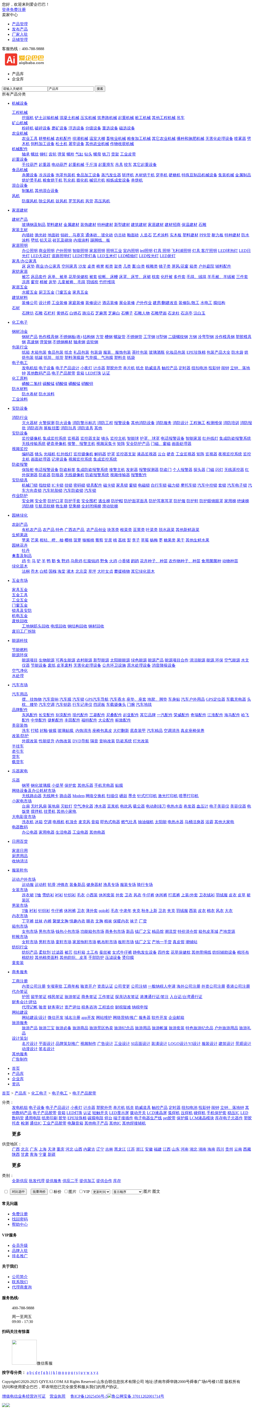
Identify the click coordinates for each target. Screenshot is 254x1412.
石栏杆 (50, 313)
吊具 (119, 164)
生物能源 (47, 660)
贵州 (229, 1149)
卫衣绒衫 (207, 895)
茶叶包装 (140, 352)
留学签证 (39, 997)
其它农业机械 (164, 138)
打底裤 (174, 895)
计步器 (99, 368)
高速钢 (33, 342)
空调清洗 (172, 730)
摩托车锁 (188, 485)
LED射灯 (168, 256)
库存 (117, 1181)
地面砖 (54, 235)
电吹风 (126, 806)
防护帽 (117, 501)
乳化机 (69, 180)
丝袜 (39, 921)
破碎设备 (43, 128)
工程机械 (20, 112)
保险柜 (28, 470)
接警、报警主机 (81, 443)
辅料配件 (223, 266)
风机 (16, 196)
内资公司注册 (34, 986)
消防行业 (20, 417)
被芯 (26, 277)
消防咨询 (35, 428)
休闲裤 (161, 895)
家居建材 (20, 210)
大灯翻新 (121, 730)
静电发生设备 (145, 952)
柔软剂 (45, 952)
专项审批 (55, 986)
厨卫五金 (47, 292)
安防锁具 (20, 480)
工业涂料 (20, 399)
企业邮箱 (176, 1017)
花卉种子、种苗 (154, 561)
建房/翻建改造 (165, 303)
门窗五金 (63, 292)
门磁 (210, 470)
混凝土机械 (69, 118)
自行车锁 (159, 485)
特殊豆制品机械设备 (199, 175)
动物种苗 (230, 561)
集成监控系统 (54, 438)
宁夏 (43, 1154)
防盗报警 (20, 464)
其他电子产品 (96, 1123)
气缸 (79, 154)
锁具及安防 (22, 610)
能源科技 (20, 640)
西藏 (247, 1149)
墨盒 (132, 796)
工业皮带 (128, 154)
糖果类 (170, 540)
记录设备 (59, 459)
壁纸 (35, 240)
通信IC (36, 1123)
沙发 (82, 266)
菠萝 (77, 540)
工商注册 (20, 981)
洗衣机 (28, 822)
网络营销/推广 (125, 1017)
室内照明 (131, 251)
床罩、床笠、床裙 (135, 277)
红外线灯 (210, 438)
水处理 (18, 676)
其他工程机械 (164, 118)
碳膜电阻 (95, 1118)
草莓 (145, 540)
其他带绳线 (201, 952)
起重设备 (20, 159)
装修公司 (30, 303)
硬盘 (171, 454)
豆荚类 (139, 530)
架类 (118, 266)
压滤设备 (113, 957)
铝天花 (46, 240)
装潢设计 (159, 1043)
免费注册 (18, 9)
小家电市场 (22, 801)
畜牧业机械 (116, 138)
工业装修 (59, 303)
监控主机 (118, 438)
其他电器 (97, 832)
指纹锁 (45, 485)
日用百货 (20, 841)
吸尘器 (139, 806)
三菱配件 (97, 715)
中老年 (125, 911)
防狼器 (58, 475)
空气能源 (232, 660)
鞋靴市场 (20, 937)
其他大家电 (224, 822)
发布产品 (20, 29)
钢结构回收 (77, 626)
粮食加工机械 (139, 138)
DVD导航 (80, 741)
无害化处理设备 (219, 138)
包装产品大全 (218, 352)
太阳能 (161, 822)
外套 (120, 895)
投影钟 (214, 368)
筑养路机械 (107, 118)
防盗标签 (67, 470)
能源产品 (156, 660)
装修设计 (93, 303)
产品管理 (20, 24)
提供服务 (54, 1181)
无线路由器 (32, 796)
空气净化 (20, 670)
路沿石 (88, 313)
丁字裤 (28, 921)
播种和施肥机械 (190, 138)
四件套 (164, 952)
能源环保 (20, 655)
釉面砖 (133, 235)
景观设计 (243, 1043)
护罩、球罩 (150, 438)
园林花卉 (20, 545)
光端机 (50, 454)
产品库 (21, 1093)
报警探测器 (149, 470)
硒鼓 (123, 796)
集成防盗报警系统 (235, 438)
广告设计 (105, 1043)
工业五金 (20, 600)
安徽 (149, 1149)
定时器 (184, 368)
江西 (167, 1149)
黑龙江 (120, 1149)
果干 (181, 540)
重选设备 (110, 128)
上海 (43, 1149)
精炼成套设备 (118, 180)
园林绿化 (20, 515)
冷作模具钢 (225, 337)
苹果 (26, 540)
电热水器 (176, 822)
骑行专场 (145, 884)
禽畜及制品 (22, 556)
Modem (78, 796)
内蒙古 (89, 1149)
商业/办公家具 (48, 266)
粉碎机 (28, 128)
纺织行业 (20, 947)
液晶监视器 (147, 454)
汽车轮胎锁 (53, 490)
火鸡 (113, 561)
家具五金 (80, 292)
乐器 (16, 780)
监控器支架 (90, 438)
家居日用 (20, 850)
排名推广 (20, 1256)
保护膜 (183, 1118)
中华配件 (39, 720)
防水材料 (20, 389)
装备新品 (77, 884)
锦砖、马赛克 (72, 235)
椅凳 (100, 266)
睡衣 (90, 921)
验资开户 (88, 986)
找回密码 (20, 1219)
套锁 (222, 485)
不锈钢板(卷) (71, 337)
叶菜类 (152, 530)
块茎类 (113, 530)
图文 (156, 1191)
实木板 (176, 235)
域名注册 (72, 1017)
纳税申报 (140, 1007)
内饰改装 (63, 741)
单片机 (129, 368)
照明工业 (114, 251)
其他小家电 (66, 811)
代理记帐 (30, 1007)
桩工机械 (143, 118)
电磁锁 (144, 485)
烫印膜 (128, 957)
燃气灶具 (129, 822)
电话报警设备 (173, 438)
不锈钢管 (134, 337)
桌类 (91, 266)
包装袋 (96, 352)
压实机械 (88, 118)
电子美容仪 (219, 806)
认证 (106, 373)
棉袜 (108, 921)
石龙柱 (174, 313)
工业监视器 (185, 454)
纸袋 (131, 357)
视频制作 (88, 1043)
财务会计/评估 (24, 1002)
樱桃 (68, 540)
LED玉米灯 (107, 256)
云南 (238, 1149)
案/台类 (138, 266)
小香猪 (124, 561)
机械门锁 (30, 485)
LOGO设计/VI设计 (184, 1043)
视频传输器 (120, 475)
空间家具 (69, 266)
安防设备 (20, 408)
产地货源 (227, 931)
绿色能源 (139, 660)
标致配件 (123, 720)
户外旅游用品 (226, 1028)
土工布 (92, 952)
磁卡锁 (109, 485)
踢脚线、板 (100, 240)
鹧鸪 (135, 561)
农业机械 (20, 133)
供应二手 (70, 1181)
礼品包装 (81, 352)
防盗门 (166, 470)
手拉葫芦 (30, 164)
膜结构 (219, 303)
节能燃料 (20, 650)
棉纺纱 (28, 957)
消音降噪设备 (164, 665)
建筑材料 (20, 297)
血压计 (202, 806)
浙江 (140, 1149)
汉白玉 (199, 313)
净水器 (100, 806)
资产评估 (72, 1007)
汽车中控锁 (207, 485)
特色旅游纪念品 (199, 1028)
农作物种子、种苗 (184, 561)
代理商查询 (22, 1287)
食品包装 (56, 352)
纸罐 (39, 357)
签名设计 (47, 1049)
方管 (100, 337)
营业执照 (57, 1396)
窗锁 (133, 485)
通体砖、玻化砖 (99, 235)
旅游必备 (63, 1028)
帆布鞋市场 (107, 942)
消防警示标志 (84, 423)
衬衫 (59, 895)
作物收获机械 (122, 144)
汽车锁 (90, 490)
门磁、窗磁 (161, 443)
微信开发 (56, 1017)
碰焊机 (200, 1113)
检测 (25, 1123)
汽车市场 (20, 685)
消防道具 (85, 428)
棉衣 (211, 911)
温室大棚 (97, 138)
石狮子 (127, 313)
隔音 (94, 741)
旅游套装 (177, 1028)
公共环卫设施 (114, 665)
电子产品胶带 (63, 373)
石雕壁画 (159, 313)
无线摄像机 (74, 475)
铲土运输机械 (47, 118)
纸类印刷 (50, 1118)
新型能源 (101, 660)
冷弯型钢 (206, 337)
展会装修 (127, 303)
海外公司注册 (188, 986)
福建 (158, 1149)
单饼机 (137, 180)
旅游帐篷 (160, 1028)
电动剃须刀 (156, 806)
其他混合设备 (47, 190)
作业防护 (20, 496)
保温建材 (189, 224)
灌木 (70, 571)
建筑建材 (139, 224)
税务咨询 (89, 1007)
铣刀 (106, 154)
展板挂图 (52, 428)
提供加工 (87, 1181)
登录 (6, 9)
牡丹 (26, 550)
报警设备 (122, 423)
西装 (193, 911)
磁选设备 (127, 128)
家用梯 (230, 501)
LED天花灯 (41, 256)
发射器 (132, 470)
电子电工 (20, 363)
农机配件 (63, 138)
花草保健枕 (78, 277)
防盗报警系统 (97, 475)
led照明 (146, 251)
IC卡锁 (58, 485)
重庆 (60, 1149)
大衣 (229, 911)
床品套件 (39, 277)
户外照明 (63, 251)
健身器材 (94, 884)
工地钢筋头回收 (36, 626)
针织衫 (70, 895)
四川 (220, 1149)
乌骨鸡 (76, 561)
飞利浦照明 (181, 251)
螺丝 (35, 154)
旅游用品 (143, 1028)
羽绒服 (222, 895)
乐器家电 (20, 771)
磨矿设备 (59, 128)
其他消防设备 (143, 423)
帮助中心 (20, 1224)
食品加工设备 (88, 175)
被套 (93, 277)
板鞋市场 (126, 942)
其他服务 (20, 1054)
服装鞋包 (20, 870)
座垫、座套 (136, 699)
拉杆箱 (79, 952)
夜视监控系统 (230, 454)
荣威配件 (182, 715)
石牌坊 (28, 313)
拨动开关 (138, 1113)
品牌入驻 (20, 1251)
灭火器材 (30, 423)
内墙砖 (28, 235)
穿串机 (162, 175)
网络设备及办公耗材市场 (34, 790)
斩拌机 (128, 175)
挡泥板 (99, 704)
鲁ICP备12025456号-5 (89, 1396)
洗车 (26, 730)
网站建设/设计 (34, 1017)
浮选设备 (76, 128)
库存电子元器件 (229, 1118)
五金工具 (20, 595)
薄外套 (92, 911)
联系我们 (20, 1282)
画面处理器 (181, 443)
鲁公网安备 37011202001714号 (138, 1396)
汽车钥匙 (63, 704)
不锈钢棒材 (62, 342)
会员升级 (20, 1245)
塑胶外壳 (114, 368)
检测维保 (214, 423)
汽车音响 (51, 699)
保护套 (70, 785)
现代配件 (80, 715)
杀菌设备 (30, 175)
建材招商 (173, 224)
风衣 (137, 895)
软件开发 (159, 1017)
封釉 (44, 730)
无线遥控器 (234, 470)
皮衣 (233, 895)
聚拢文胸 (60, 921)
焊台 (108, 1118)
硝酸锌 (87, 383)
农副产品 (20, 524)
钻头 (88, 154)
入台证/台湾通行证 (186, 997)
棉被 (44, 282)
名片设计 (30, 1043)
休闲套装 (107, 895)
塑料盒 (120, 357)
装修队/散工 (189, 303)
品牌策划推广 (67, 1043)
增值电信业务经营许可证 (24, 1396)
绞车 (128, 164)
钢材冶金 (20, 331)
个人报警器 (182, 470)
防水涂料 (47, 394)
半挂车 (18, 746)
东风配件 (30, 715)
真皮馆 (179, 942)
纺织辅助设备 (224, 952)
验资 (43, 1007)
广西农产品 (74, 530)
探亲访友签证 (127, 997)
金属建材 (71, 224)
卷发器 (189, 806)
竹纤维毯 (107, 282)
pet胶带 (169, 1118)
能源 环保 (214, 660)
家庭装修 (76, 303)
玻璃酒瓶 (157, 352)
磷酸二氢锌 (32, 383)
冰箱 (39, 822)
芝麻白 (114, 313)
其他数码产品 (39, 373)
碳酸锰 (49, 383)
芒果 (35, 540)
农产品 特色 (53, 530)
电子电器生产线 (148, 1118)
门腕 (131, 704)
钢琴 (26, 785)
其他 (98, 428)
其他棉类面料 (47, 957)
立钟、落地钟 (232, 1107)
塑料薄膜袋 (74, 357)
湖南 (202, 1149)
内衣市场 (20, 916)
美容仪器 (238, 806)
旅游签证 (72, 997)
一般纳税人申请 (162, 986)
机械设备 (20, 103)
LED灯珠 (93, 373)
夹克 (136, 911)
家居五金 (20, 287)
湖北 (193, 1149)
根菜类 (126, 530)
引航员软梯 (45, 506)
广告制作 (20, 1059)
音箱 (80, 373)
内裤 (48, 921)
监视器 (73, 438)
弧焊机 (174, 1113)
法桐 (26, 571)
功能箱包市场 (92, 931)
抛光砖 (41, 235)
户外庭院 (206, 266)
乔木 (35, 571)
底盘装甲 (138, 730)
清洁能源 (197, 660)
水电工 (206, 303)
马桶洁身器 (194, 822)
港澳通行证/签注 (154, 997)
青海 (34, 1154)
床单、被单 (57, 277)
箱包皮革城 (208, 931)
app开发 (88, 1017)
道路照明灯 (61, 256)
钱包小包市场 (67, 931)
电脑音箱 (75, 1123)
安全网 (28, 501)
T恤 (38, 895)
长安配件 (47, 715)
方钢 (193, 337)
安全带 (41, 501)
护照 (26, 997)
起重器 (45, 164)
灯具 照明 (162, 251)
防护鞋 (192, 501)
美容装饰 (20, 725)
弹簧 (61, 154)
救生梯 (61, 506)
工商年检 (71, 986)
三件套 (242, 277)
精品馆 (158, 931)
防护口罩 (56, 501)
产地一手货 (162, 942)
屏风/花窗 (180, 266)
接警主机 (117, 470)
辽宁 (100, 1149)
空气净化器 (83, 806)
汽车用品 (20, 694)
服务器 (145, 1017)
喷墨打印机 (189, 796)
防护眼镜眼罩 (211, 501)
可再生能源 (65, 660)
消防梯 (28, 506)
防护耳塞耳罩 (161, 501)
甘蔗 (108, 540)
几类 (127, 266)
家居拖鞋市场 (84, 942)
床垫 (31, 266)
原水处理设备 (139, 665)
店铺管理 (20, 39)
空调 (48, 822)
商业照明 (47, 251)
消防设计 (181, 423)
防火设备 (63, 423)
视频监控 (20, 449)
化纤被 (167, 277)
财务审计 (56, 1007)
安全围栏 (89, 501)
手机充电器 (104, 785)
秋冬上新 (149, 911)
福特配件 (89, 720)
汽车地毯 (144, 704)
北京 (25, 1149)
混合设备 (20, 185)
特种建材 (105, 224)
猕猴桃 (88, 540)
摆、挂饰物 (32, 699)
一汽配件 (165, 715)
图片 (147, 1191)
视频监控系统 (80, 459)
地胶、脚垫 (157, 699)
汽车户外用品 (193, 699)
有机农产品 (32, 530)
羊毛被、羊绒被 (221, 277)
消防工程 (105, 423)
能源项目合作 (177, 660)
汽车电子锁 (237, 485)
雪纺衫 (48, 895)
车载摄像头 (116, 704)
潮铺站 (191, 942)
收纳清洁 (20, 861)
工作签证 (106, 997)
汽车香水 (118, 699)
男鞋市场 (47, 942)
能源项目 (30, 660)
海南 (211, 1149)
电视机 (58, 822)
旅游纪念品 (124, 1028)
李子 (136, 540)
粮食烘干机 (53, 180)
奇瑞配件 (198, 715)
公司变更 (122, 986)
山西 (78, 1149)
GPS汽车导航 (97, 699)
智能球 (133, 438)
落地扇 (54, 806)
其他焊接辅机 (134, 1123)
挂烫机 (50, 811)
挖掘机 (28, 118)
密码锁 (79, 485)
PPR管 (205, 235)
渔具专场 (111, 884)
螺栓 (70, 154)
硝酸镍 (61, 383)
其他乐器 (85, 785)
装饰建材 (88, 224)
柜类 (109, 266)
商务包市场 (115, 931)
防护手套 (72, 501)
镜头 (105, 438)
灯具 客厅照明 (204, 251)
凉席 (26, 282)
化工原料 (20, 378)
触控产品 (170, 368)
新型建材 (122, 224)
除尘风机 (47, 201)
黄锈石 (62, 313)
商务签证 (89, 997)
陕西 (16, 1154)
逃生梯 (104, 501)
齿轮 (53, 154)
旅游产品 (30, 1028)
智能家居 (193, 438)
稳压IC (233, 1113)
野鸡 (65, 561)
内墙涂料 (81, 240)
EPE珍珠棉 (196, 352)
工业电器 (80, 832)
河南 (185, 1149)
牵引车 (18, 751)
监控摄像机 (32, 438)
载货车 (18, 762)
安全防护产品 (138, 443)
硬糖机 (175, 175)
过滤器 (58, 952)
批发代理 (37, 1181)
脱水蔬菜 (167, 530)
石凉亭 (186, 313)
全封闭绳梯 (91, 506)
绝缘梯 (243, 501)
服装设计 (210, 1043)
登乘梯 (74, 506)
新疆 (52, 1154)
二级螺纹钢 (178, 337)
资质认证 (105, 986)
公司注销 (139, 986)
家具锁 (122, 485)
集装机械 (226, 175)
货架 (115, 154)
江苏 (131, 1149)
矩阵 (121, 443)
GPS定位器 (215, 699)
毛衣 (81, 895)
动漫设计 (30, 1049)
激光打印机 (168, 796)
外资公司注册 (213, 986)
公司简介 (20, 1277)
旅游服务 (20, 1023)
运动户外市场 (24, 879)
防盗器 (45, 475)
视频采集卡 (106, 443)
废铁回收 (20, 621)
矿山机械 (20, 123)
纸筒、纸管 (54, 357)
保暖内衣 (121, 921)
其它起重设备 (145, 164)
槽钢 (109, 337)
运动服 (28, 884)
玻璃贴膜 (66, 730)
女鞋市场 (30, 942)
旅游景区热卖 (101, 1028)
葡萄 (99, 540)
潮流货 (171, 931)
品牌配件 (20, 710)
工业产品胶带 (54, 1123)
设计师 (45, 303)
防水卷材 (30, 394)
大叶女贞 (105, 571)
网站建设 (20, 1012)
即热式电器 (110, 822)
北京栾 (81, 571)
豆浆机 (113, 806)
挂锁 (68, 485)
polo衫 (104, 911)
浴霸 (209, 822)
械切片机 (97, 180)
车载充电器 (236, 699)
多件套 (180, 277)
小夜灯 (86, 368)
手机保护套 (216, 1113)
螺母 (97, 154)
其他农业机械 (97, 144)
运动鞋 (41, 884)
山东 (176, 1149)
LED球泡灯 (228, 251)
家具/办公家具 (24, 261)
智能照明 (80, 251)
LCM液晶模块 (202, 1118)
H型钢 (161, 337)
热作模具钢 (49, 337)
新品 (130, 931)
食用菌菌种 (211, 561)
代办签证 (20, 991)
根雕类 (152, 266)
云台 (162, 454)
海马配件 (232, 715)
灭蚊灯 (66, 806)
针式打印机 (147, 796)
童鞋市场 (63, 942)
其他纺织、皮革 (73, 957)
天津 (52, 1149)
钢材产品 (30, 337)
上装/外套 (189, 895)
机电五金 (20, 616)
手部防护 (96, 957)
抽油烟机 (146, 822)
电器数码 (20, 827)
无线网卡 (51, 796)
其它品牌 (148, 715)
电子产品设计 (67, 368)
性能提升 (47, 741)
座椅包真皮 (102, 730)
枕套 (156, 277)
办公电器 (30, 832)
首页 (6, 1093)
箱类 (193, 266)
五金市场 (20, 580)
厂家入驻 (20, 34)
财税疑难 (123, 1007)
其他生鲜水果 (197, 540)
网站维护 (104, 1017)
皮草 (242, 895)
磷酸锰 (74, 383)
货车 (16, 756)
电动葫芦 (59, 164)
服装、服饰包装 (117, 352)
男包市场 (47, 931)
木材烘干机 (145, 175)
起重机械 (126, 118)
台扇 (26, 806)
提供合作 (104, 1181)
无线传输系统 (34, 443)
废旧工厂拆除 (24, 631)
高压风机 (102, 201)
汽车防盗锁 (73, 490)
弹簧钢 (46, 342)
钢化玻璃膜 (41, 785)
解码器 (100, 454)
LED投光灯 (149, 256)
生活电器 (63, 832)
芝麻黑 (101, 313)
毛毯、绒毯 (196, 277)
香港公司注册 (238, 986)
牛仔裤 (148, 895)
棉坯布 (243, 952)
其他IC (115, 1123)
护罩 (111, 454)
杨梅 (154, 540)
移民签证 (56, 997)
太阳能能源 (120, 660)
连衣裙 (28, 895)
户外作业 (144, 303)
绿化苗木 (20, 566)
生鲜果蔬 (20, 535)
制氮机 (28, 190)
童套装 (18, 963)
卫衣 (128, 895)
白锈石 (75, 313)
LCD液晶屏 (157, 1113)
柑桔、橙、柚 (52, 540)
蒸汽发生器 (111, 175)
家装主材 (20, 230)
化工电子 (20, 322)
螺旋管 (120, 337)
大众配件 (106, 720)
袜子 (134, 921)
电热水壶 (175, 806)
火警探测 (47, 423)
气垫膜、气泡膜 (99, 357)
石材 (16, 308)
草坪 (92, 571)
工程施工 (197, 423)
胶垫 (62, 1118)
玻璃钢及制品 (34, 224)
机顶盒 (71, 822)
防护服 (180, 501)
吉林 (109, 1149)
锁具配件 (94, 485)
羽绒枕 (92, 282)
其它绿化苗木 (143, 571)
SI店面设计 (140, 1043)
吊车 (181, 118)
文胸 (99, 921)
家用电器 (47, 832)
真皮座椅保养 (192, 730)
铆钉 (44, 154)
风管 (89, 201)
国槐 (53, 571)
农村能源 (84, 660)
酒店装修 (110, 303)
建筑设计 (226, 1043)
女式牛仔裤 (122, 952)
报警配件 (139, 475)
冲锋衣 (62, 884)
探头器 (199, 470)
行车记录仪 (82, 704)
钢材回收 (96, 626)
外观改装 (30, 741)
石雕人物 (142, 313)
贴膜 (119, 785)
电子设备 (47, 368)
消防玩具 (68, 428)
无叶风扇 (39, 806)
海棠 (61, 571)
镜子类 (165, 266)
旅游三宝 (47, 1028)
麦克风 (84, 822)
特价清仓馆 (187, 931)
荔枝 (122, 540)
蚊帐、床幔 (108, 277)
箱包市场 (20, 926)
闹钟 (225, 368)
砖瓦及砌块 (62, 240)
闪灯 (219, 470)
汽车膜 (65, 699)
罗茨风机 (76, 201)
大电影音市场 (24, 817)
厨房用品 (20, 856)
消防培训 (231, 423)
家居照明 (20, 245)
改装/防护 (20, 736)
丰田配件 (72, 720)
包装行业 (20, 347)
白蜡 (44, 571)
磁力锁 (174, 485)
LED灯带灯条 (84, 256)
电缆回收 (58, 626)
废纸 (52, 665)
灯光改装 (141, 741)
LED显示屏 (119, 1113)
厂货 (143, 921)
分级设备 (93, 128)
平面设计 (47, 1043)
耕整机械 (47, 138)
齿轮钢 (92, 342)
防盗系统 (124, 741)
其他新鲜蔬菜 (187, 530)
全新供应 (20, 1181)
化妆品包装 (176, 352)
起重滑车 (106, 164)
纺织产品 (30, 952)
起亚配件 (131, 715)
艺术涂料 (161, 235)
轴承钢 (79, 342)
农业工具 (30, 138)
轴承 (26, 154)
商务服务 (20, 972)
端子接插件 (123, 1118)
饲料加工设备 (43, 144)
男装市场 (20, 905)
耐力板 (217, 235)
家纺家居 (20, 271)
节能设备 (39, 665)
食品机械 (20, 170)
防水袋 (237, 352)
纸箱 (26, 352)
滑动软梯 (110, 506)
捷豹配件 (56, 720)
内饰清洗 (83, 730)
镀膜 (53, 730)
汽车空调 (47, 704)
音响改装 (107, 741)
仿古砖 (120, 235)
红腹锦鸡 (91, 561)
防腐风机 (30, 201)
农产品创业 (96, 530)
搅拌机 (37, 811)
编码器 (28, 454)
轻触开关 (100, 1113)
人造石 (146, 235)
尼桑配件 (114, 715)
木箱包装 (39, 352)
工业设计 (122, 1043)
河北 (69, 1149)
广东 (34, 1149)
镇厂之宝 (143, 931)
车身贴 (174, 699)
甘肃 (25, 1154)
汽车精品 (155, 730)
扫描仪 (112, 796)
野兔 (104, 561)
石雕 (202, 224)
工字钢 (149, 337)
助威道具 (153, 368)
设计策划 (20, 1038)
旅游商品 (80, 1028)
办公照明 (30, 251)
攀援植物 (122, 571)
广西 (16, 1149)
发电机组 (30, 368)
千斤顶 (91, 164)
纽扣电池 (199, 368)
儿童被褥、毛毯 (71, 282)
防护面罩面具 (136, 501)
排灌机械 (80, 138)
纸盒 (68, 352)
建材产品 (20, 219)
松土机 (61, 144)
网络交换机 (95, 796)
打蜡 (35, 730)
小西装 (92, 895)
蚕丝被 (105, 952)
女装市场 (20, 890)
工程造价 (106, 1007)
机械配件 (20, 149)
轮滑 (52, 884)
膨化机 (82, 180)
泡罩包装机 (65, 175)
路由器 (65, 796)
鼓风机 (61, 201)
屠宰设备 (76, 144)
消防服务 (164, 423)
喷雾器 (240, 138)
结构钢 (89, 337)
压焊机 (187, 1113)
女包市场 (30, 931)
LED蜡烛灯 (128, 256)
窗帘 (35, 282)
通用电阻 (33, 1118)
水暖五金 (30, 292)
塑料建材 (55, 224)
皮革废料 (64, 665)
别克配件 (63, 715)
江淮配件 (215, 715)
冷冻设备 (47, 175)
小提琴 (58, 785)
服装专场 (128, 884)
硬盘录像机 (56, 443)
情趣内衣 (77, 921)
